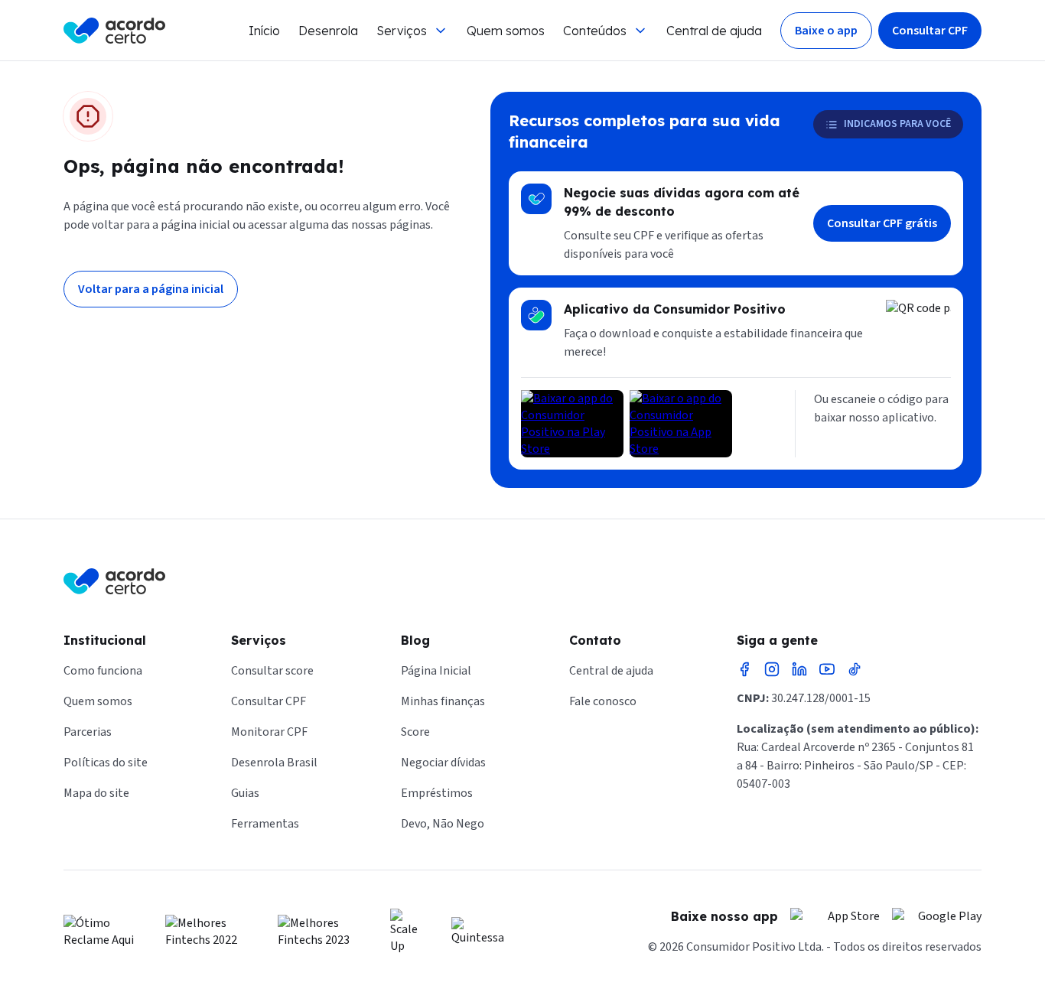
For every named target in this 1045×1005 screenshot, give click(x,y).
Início (264, 30)
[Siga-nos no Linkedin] (799, 669)
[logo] (114, 31)
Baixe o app (826, 30)
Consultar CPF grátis (882, 223)
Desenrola (328, 30)
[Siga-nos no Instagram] (772, 669)
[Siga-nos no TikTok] (854, 669)
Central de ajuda (714, 30)
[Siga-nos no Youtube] (827, 669)
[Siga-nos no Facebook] (744, 669)
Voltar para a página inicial (150, 289)
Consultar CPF (930, 30)
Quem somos (506, 30)
